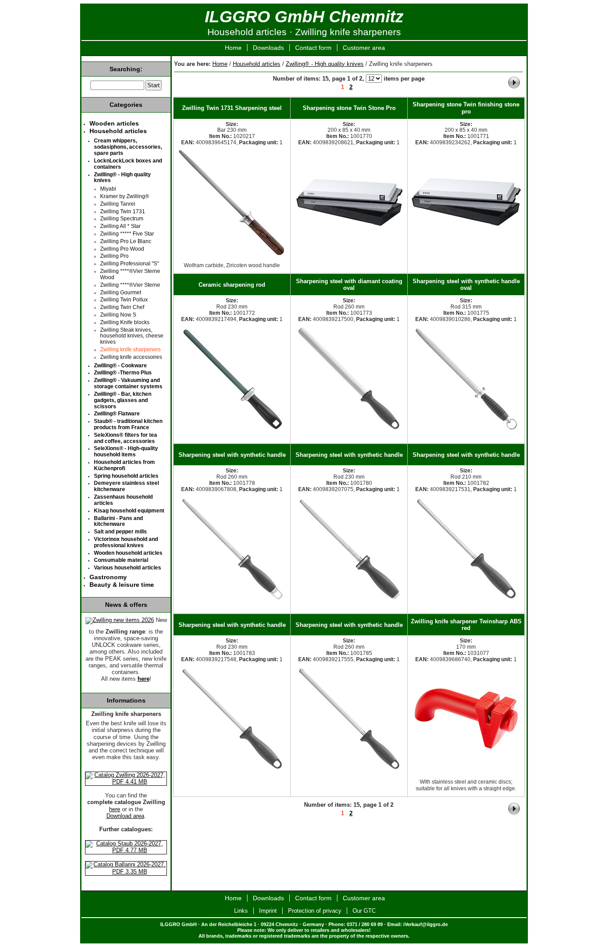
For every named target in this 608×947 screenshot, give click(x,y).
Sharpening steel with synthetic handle (232, 454)
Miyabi (108, 188)
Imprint (268, 910)
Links (241, 910)
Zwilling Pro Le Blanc (125, 241)
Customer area (364, 47)
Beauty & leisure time (121, 584)
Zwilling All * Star (120, 226)
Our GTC (364, 910)
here (114, 809)
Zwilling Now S (118, 314)
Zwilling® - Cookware (120, 365)
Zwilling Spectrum (121, 218)
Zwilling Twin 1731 (122, 211)
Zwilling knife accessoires (131, 357)
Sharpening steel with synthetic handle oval (466, 284)
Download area (125, 816)
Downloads (268, 47)
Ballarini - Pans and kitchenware (118, 521)
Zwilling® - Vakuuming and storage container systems (128, 383)
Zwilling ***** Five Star (127, 233)
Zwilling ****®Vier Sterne (130, 285)
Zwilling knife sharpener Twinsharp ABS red (466, 624)
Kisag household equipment (129, 510)
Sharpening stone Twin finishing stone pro (466, 107)
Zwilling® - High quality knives (325, 64)
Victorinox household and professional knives (126, 542)
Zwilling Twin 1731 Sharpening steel (232, 108)
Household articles (256, 64)
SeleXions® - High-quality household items (126, 451)
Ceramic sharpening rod (232, 284)
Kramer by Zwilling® (124, 196)
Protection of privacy (314, 910)
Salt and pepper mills (120, 531)
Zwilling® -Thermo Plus (123, 372)
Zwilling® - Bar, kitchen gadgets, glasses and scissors (122, 400)
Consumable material (121, 560)
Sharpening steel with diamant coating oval (349, 284)
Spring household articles (126, 476)
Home (233, 47)
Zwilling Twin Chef (122, 307)
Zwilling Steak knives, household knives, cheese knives (131, 336)
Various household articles (127, 567)
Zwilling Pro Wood (122, 249)
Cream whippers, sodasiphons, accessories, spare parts (128, 147)
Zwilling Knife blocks (125, 322)
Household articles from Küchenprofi (124, 465)
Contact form (313, 47)
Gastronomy (108, 577)
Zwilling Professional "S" (129, 263)
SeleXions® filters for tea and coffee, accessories (125, 438)
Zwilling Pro (114, 256)
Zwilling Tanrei (117, 204)
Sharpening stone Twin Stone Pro (349, 108)
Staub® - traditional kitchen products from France (128, 424)
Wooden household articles (128, 553)
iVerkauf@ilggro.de (425, 924)
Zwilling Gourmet (120, 292)
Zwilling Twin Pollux (124, 299)
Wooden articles (114, 123)
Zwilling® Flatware (117, 413)
